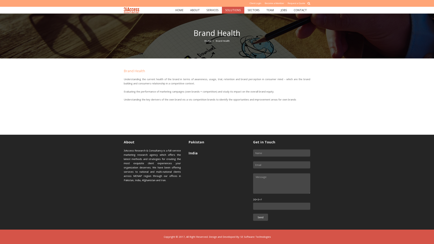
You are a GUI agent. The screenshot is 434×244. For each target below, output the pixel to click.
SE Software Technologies (255, 236)
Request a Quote (296, 3)
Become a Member (274, 3)
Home (207, 40)
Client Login (255, 3)
